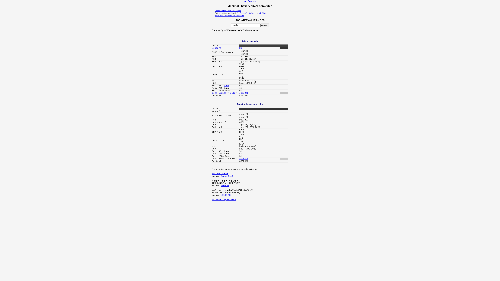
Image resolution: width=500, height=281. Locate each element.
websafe (216, 48)
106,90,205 (226, 195)
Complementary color (224, 93)
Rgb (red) (243, 13)
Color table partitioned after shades (228, 11)
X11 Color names (220, 173)
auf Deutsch (250, 1)
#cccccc (243, 159)
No (240, 48)
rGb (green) (252, 13)
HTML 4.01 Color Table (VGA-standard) (229, 16)
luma (226, 86)
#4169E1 (225, 185)
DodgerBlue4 (227, 176)
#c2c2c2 (243, 93)
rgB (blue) (262, 13)
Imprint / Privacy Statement (224, 199)
